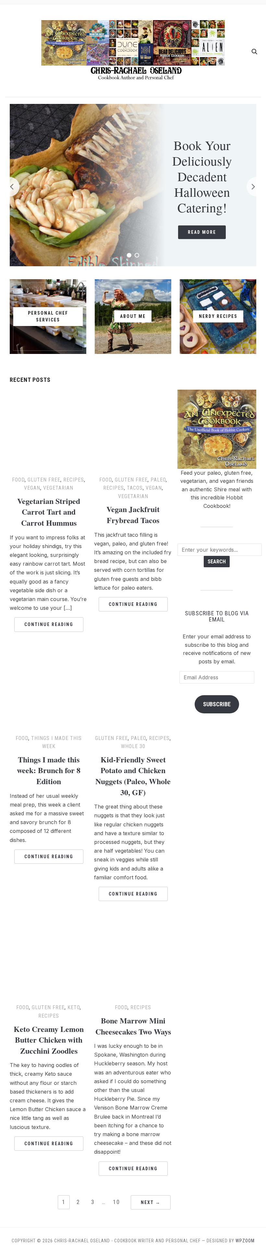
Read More (204, 232)
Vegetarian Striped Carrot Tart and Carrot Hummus (48, 511)
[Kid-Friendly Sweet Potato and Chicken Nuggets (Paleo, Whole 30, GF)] (133, 655)
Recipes (73, 480)
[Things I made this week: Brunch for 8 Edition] (49, 655)
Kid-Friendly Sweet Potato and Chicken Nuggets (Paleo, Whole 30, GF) (133, 776)
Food (18, 480)
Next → (151, 1202)
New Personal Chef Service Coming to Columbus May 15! (204, 176)
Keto (73, 1007)
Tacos (135, 488)
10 (116, 1201)
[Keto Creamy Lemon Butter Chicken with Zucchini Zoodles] (49, 924)
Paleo (158, 480)
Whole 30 (133, 746)
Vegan (32, 488)
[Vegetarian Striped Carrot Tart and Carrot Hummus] (49, 397)
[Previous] (9, 186)
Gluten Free (44, 480)
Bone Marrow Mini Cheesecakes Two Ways (133, 1026)
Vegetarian (58, 488)
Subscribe (217, 704)
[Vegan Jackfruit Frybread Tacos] (133, 397)
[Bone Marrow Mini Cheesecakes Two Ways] (133, 924)
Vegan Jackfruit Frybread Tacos (133, 514)
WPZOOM (245, 1240)
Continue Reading (48, 624)
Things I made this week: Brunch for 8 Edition (48, 770)
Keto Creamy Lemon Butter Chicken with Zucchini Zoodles (49, 1039)
